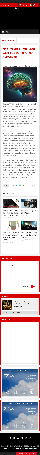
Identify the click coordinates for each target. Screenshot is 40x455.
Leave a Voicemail (26, 453)
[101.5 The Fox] (20, 8)
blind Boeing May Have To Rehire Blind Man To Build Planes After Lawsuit (11, 236)
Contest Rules (33, 448)
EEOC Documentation (30, 446)
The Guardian (14, 66)
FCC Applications (14, 448)
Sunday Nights (21, 303)
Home (4, 40)
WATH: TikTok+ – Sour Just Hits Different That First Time (29, 235)
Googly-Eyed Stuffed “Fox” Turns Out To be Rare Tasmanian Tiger (10, 212)
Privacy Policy (24, 448)
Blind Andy (11, 40)
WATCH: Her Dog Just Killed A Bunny (28, 211)
